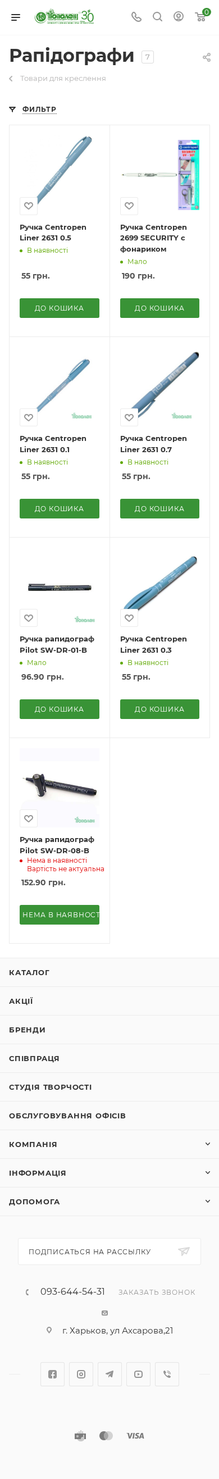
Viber (167, 1374)
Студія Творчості (50, 1086)
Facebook (52, 1374)
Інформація (38, 1172)
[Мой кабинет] (179, 17)
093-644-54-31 (72, 1291)
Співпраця (34, 1058)
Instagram (81, 1374)
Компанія (33, 1144)
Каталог (29, 972)
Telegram (110, 1374)
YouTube (138, 1374)
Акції (21, 1000)
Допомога (34, 1201)
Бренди (27, 1029)
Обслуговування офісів (67, 1115)
